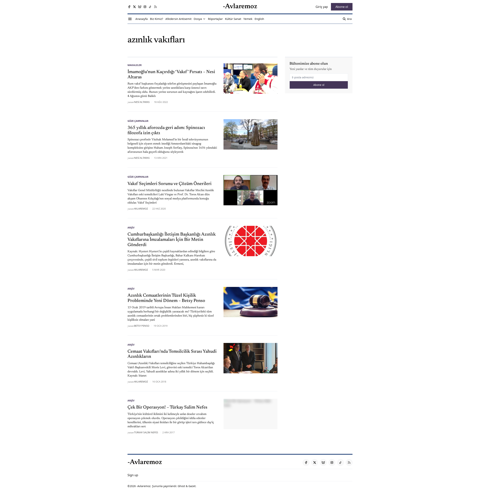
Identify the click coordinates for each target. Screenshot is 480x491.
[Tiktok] (150, 6)
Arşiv (131, 227)
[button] (198, 19)
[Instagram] (145, 6)
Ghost (181, 486)
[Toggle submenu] (204, 18)
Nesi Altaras (142, 102)
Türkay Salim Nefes (146, 432)
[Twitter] (134, 6)
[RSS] (155, 6)
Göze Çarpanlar (138, 121)
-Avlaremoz (143, 486)
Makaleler (135, 65)
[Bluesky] (139, 6)
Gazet (192, 486)
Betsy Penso (141, 325)
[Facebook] (129, 6)
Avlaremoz (141, 208)
